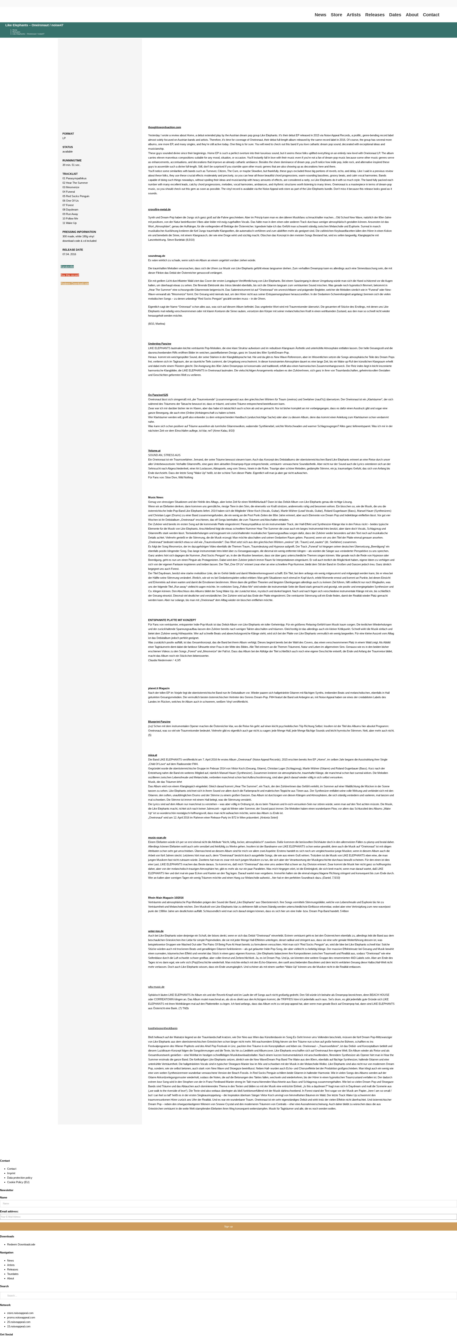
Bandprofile (67, 266)
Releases (12, 1269)
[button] (445, 14)
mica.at (152, 755)
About (10, 1278)
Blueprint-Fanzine (159, 721)
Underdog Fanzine (159, 343)
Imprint (11, 1173)
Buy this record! (70, 275)
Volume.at (154, 450)
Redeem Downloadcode (75, 283)
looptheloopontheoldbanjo (162, 1028)
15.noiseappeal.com (19, 1326)
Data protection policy (19, 1177)
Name (3, 1197)
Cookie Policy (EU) (18, 1182)
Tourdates (13, 1273)
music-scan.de (157, 837)
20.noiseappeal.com (19, 1321)
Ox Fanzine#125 (158, 394)
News (10, 1260)
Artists (11, 1264)
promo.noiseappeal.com (21, 1317)
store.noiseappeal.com (20, 1313)
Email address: (9, 1211)
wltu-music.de (156, 986)
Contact (11, 1168)
